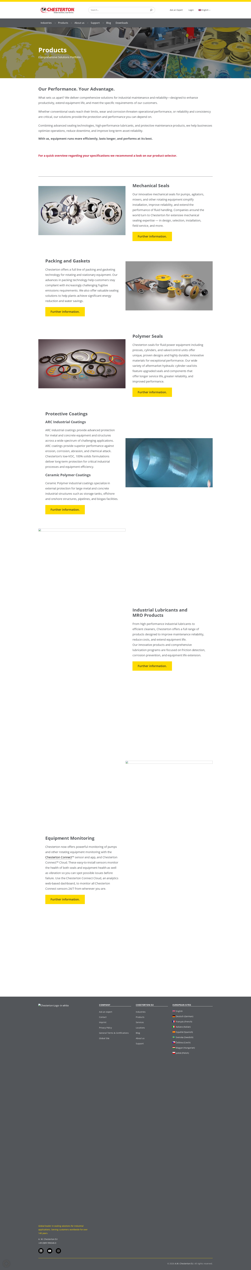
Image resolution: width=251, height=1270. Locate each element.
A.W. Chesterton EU (184, 1263)
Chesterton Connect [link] (58, 857)
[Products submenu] (71, 22)
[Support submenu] (103, 22)
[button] (6, 1263)
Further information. (152, 236)
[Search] (151, 10)
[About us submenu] (87, 22)
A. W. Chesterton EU (48, 1239)
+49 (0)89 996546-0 (47, 1243)
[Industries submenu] (55, 22)
